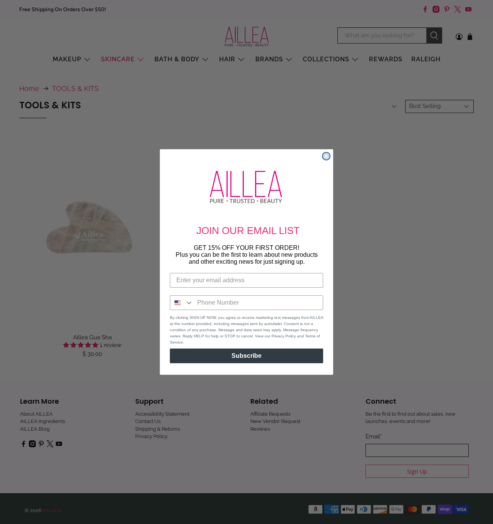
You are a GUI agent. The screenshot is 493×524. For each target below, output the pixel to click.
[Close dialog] (326, 156)
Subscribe (246, 355)
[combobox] (181, 303)
